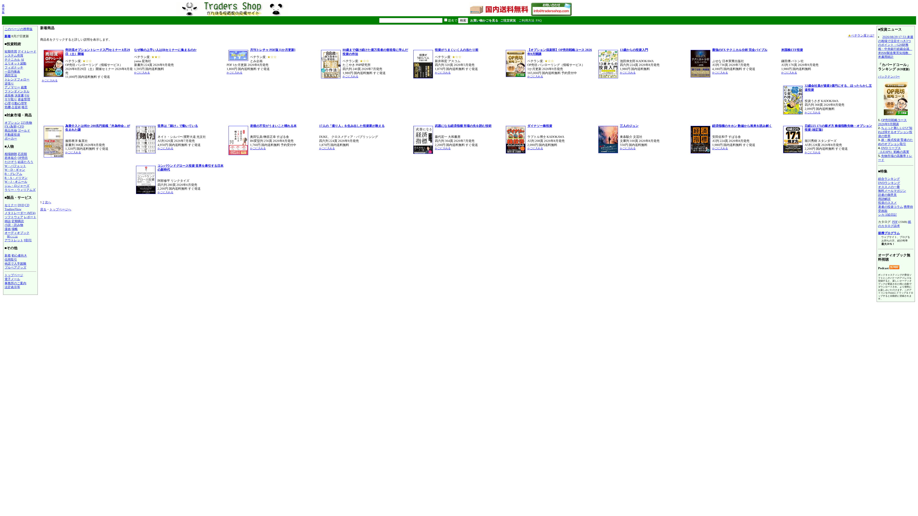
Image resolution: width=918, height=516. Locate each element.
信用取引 (11, 259)
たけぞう (11, 162)
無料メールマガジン (892, 191)
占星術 (16, 107)
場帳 (14, 229)
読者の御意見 (887, 195)
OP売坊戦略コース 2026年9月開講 (892, 122)
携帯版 (3, 9)
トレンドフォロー (17, 79)
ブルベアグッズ (15, 267)
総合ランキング (889, 179)
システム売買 (14, 55)
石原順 (22, 154)
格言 (25, 107)
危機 (8, 107)
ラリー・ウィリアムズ (20, 190)
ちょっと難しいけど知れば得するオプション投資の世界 (895, 132)
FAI (27, 95)
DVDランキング (889, 183)
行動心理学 (19, 103)
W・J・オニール (16, 181)
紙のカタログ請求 (894, 224)
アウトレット (14, 240)
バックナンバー (889, 76)
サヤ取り (11, 99)
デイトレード (27, 51)
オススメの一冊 (889, 187)
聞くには (12, 236)
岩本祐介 (11, 158)
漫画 (8, 229)
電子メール (12, 279)
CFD (21, 126)
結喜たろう (25, 162)
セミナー (11, 205)
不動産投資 (12, 134)
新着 (8, 36)
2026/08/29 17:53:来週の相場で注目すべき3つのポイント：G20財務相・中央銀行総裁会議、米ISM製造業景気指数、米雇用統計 (895, 47)
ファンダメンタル (17, 91)
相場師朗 (11, 154)
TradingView (13, 209)
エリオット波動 (15, 63)
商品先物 (11, 130)
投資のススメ (887, 202)
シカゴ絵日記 (887, 214)
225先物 (26, 122)
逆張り (9, 83)
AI (22, 59)
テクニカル (12, 59)
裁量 (24, 87)
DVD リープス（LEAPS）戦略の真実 (893, 150)
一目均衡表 (12, 71)
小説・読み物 (14, 225)
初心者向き (19, 255)
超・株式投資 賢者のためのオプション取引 (895, 142)
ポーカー (11, 138)
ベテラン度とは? (861, 35)
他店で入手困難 (15, 263)
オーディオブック (17, 233)
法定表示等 (12, 287)
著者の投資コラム (890, 207)
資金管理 (24, 99)
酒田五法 (11, 75)
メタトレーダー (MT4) (20, 213)
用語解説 (884, 199)
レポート (30, 217)
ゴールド (24, 130)
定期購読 (17, 221)
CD (27, 205)
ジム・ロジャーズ (17, 186)
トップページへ (60, 209)
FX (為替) (11, 126)
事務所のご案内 (15, 283)
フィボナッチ (14, 67)
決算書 (19, 95)
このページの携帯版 (19, 29)
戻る (43, 209)
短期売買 (11, 51)
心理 (8, 103)
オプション (12, 122)
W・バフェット (15, 166)
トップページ (14, 275)
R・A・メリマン (16, 178)
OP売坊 (23, 158)
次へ (48, 202)
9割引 (28, 240)
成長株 (9, 95)
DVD (21, 205)
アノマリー (12, 87)
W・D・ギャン (15, 170)
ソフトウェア (14, 217)
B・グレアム (13, 174)
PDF (895, 222)
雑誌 (8, 221)
